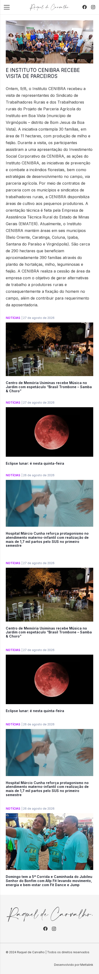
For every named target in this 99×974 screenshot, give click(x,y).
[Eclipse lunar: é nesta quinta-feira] (49, 410)
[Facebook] (84, 7)
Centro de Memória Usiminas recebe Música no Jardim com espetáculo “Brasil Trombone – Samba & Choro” (49, 387)
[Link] (49, 7)
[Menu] (7, 7)
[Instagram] (93, 7)
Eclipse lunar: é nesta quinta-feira (35, 463)
